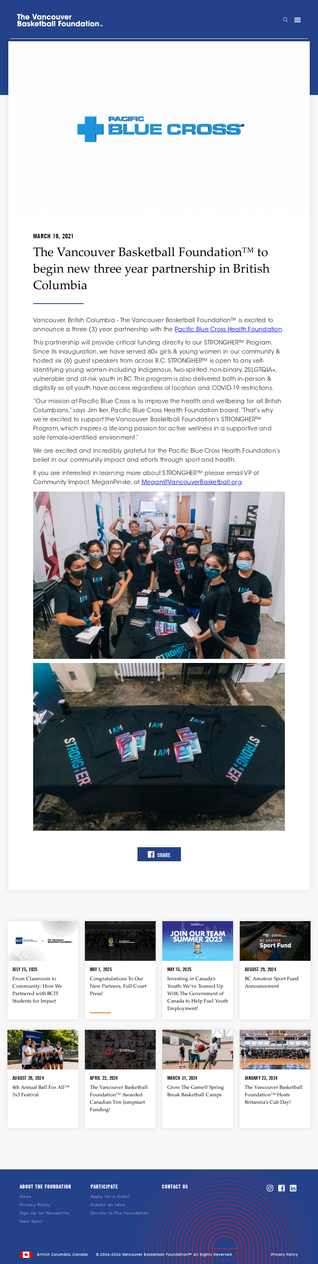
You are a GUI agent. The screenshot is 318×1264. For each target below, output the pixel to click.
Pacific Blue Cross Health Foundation (228, 330)
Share (159, 854)
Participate (104, 1187)
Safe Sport (31, 1222)
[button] (298, 20)
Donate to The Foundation (120, 1213)
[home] (59, 20)
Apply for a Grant (110, 1197)
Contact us (175, 1187)
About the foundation (45, 1187)
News (25, 1197)
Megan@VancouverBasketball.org (192, 483)
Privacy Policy (35, 1205)
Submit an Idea (108, 1205)
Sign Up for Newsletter (45, 1213)
